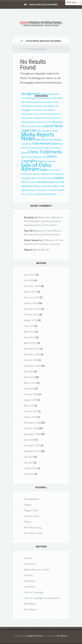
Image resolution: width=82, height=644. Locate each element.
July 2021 (28, 371)
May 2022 (29, 331)
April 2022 (29, 337)
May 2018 (29, 405)
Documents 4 (54, 114)
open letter (29, 586)
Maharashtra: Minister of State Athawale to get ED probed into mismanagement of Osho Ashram (43, 221)
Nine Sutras (42, 139)
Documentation (31, 499)
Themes (28, 521)
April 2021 (29, 377)
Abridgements (30, 94)
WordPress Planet (33, 533)
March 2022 (30, 343)
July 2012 (28, 462)
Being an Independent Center (42, 98)
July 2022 (29, 326)
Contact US (29, 563)
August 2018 (30, 400)
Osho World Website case (33, 157)
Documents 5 (27, 118)
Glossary (31, 126)
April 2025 (29, 274)
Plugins (27, 504)
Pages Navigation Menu (43, 4)
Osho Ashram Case (44, 143)
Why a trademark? (48, 194)
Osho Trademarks (45, 151)
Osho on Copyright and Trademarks (42, 598)
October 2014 (31, 428)
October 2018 (31, 394)
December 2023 (32, 286)
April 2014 (29, 439)
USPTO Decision (29, 182)
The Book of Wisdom (40, 174)
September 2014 (32, 434)
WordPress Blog (32, 527)
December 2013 (32, 445)
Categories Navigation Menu (43, 41)
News (28, 138)
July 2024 (29, 280)
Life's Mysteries (44, 131)
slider (44, 170)
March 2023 (30, 291)
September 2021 (32, 365)
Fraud (24, 126)
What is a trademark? (43, 186)
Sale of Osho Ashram (36, 167)
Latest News (53, 126)
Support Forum (31, 516)
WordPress (62, 636)
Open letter (29, 581)
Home (23, 49)
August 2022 (30, 320)
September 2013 (32, 451)
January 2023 (31, 303)
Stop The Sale (42, 249)
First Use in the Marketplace (50, 122)
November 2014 (32, 422)
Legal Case (29, 130)
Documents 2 (27, 114)
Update (58, 178)
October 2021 (31, 360)
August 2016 (30, 417)
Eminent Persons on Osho (48, 118)
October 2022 (31, 314)
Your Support (30, 609)
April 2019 (29, 388)
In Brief (39, 126)
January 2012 (30, 468)
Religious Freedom (47, 161)
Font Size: (71, 2)
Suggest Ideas (31, 510)
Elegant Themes (35, 636)
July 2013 (28, 456)
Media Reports (37, 135)
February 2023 (31, 297)
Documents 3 (41, 114)
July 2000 (29, 474)
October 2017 (31, 411)
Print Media (30, 603)
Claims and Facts (44, 102)
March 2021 (30, 382)
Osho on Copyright (33, 592)
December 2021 (32, 348)
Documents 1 (49, 110)
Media (55, 131)
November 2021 (32, 354)
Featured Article (28, 122)
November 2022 (32, 308)
